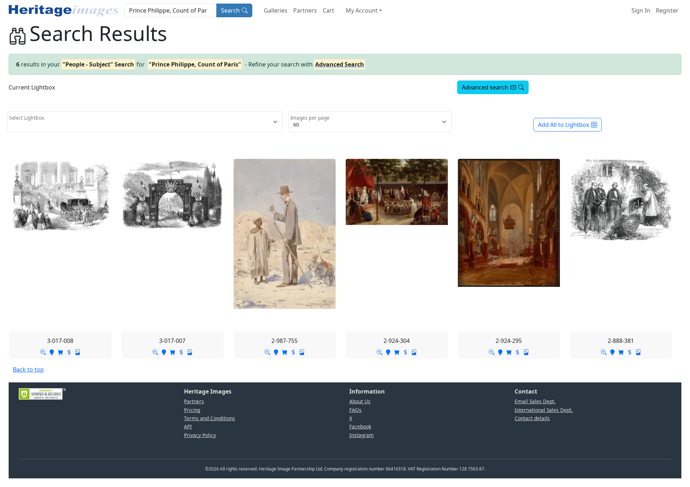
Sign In (640, 10)
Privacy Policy (200, 435)
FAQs (355, 409)
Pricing (192, 409)
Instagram (361, 435)
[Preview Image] (43, 351)
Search (230, 10)
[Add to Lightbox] (52, 351)
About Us (360, 401)
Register (667, 10)
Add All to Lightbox (563, 125)
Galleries (276, 10)
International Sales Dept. (544, 409)
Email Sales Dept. (535, 401)
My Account (362, 10)
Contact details (532, 418)
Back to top (28, 369)
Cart (328, 10)
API (188, 426)
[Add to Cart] (60, 351)
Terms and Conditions (209, 418)
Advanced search (485, 87)
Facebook (360, 426)
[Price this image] (69, 351)
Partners (305, 10)
